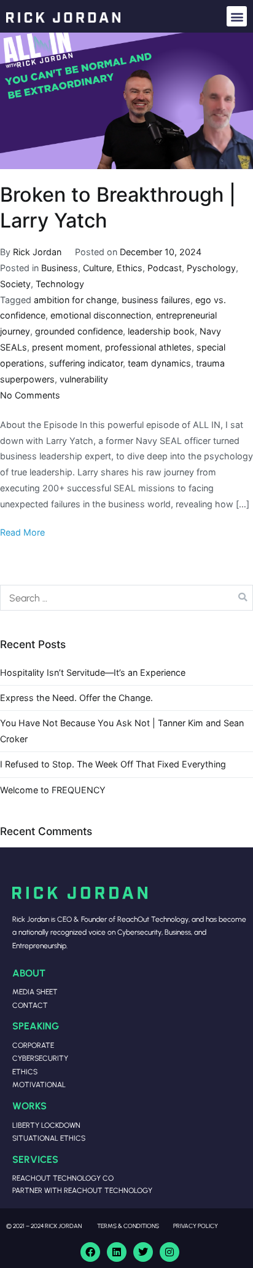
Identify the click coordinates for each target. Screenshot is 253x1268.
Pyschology (211, 268)
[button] (237, 16)
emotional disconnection (100, 315)
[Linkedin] (116, 1252)
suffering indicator (86, 363)
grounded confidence (79, 331)
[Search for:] (126, 598)
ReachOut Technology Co (63, 1178)
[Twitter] (143, 1252)
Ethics (129, 268)
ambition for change (75, 300)
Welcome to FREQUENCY (53, 790)
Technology (60, 284)
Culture (97, 268)
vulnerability (84, 379)
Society (15, 284)
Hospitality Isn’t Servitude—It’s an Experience (92, 672)
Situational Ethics (48, 1138)
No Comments (30, 395)
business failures (156, 300)
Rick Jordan (37, 252)
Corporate (33, 1045)
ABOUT (28, 972)
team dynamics (159, 363)
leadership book (161, 331)
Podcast (164, 268)
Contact (30, 1005)
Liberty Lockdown (46, 1125)
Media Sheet (35, 991)
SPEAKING (35, 1025)
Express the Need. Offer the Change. (76, 697)
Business (59, 268)
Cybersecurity (40, 1058)
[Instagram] (169, 1252)
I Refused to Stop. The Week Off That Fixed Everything (113, 764)
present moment (66, 347)
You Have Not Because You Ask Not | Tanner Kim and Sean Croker (122, 731)
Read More (22, 532)
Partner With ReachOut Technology (82, 1190)
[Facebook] (90, 1252)
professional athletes (148, 347)
